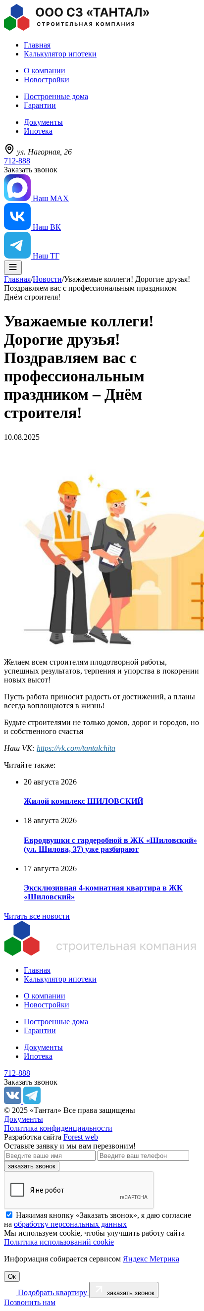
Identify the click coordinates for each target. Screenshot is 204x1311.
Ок (12, 1276)
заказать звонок (31, 1166)
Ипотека (38, 131)
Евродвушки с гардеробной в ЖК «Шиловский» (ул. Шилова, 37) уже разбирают (110, 844)
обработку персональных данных (70, 1224)
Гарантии (40, 105)
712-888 (17, 161)
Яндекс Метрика (151, 1259)
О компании (44, 70)
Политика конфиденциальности (58, 1128)
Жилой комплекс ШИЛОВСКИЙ (83, 801)
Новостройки (46, 79)
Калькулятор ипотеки (60, 54)
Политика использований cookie (59, 1242)
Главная (37, 45)
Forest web (80, 1137)
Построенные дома (56, 96)
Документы (43, 122)
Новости (47, 279)
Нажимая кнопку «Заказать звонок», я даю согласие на (97, 1219)
